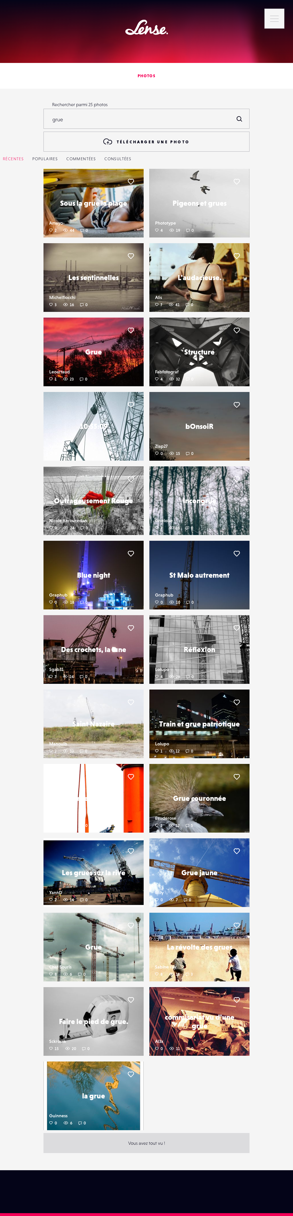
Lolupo (162, 669)
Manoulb (58, 743)
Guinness (58, 1115)
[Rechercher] (239, 119)
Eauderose (165, 818)
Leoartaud (59, 371)
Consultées (117, 159)
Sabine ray (165, 966)
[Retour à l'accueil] (146, 27)
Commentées (81, 159)
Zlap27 (161, 446)
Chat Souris (60, 966)
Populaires (45, 159)
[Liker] (131, 182)
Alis (158, 297)
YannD (55, 892)
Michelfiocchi (62, 297)
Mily (159, 892)
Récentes (13, 159)
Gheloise (164, 520)
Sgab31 (56, 669)
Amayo (56, 222)
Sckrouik (57, 1041)
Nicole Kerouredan (68, 520)
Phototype (165, 222)
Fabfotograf (167, 371)
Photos (146, 76)
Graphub (58, 594)
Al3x (159, 1041)
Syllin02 (56, 446)
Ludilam (57, 818)
